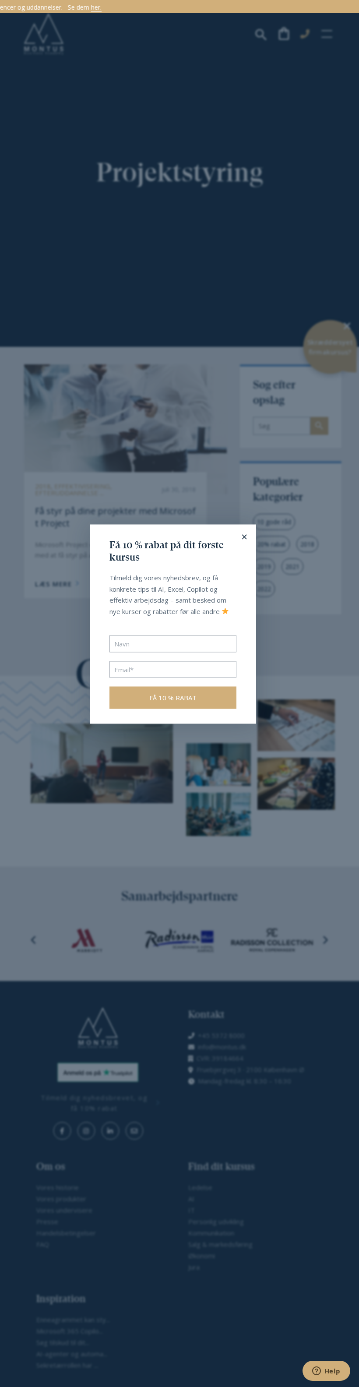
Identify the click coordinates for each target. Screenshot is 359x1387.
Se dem (35, 7)
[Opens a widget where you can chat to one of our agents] (326, 1372)
